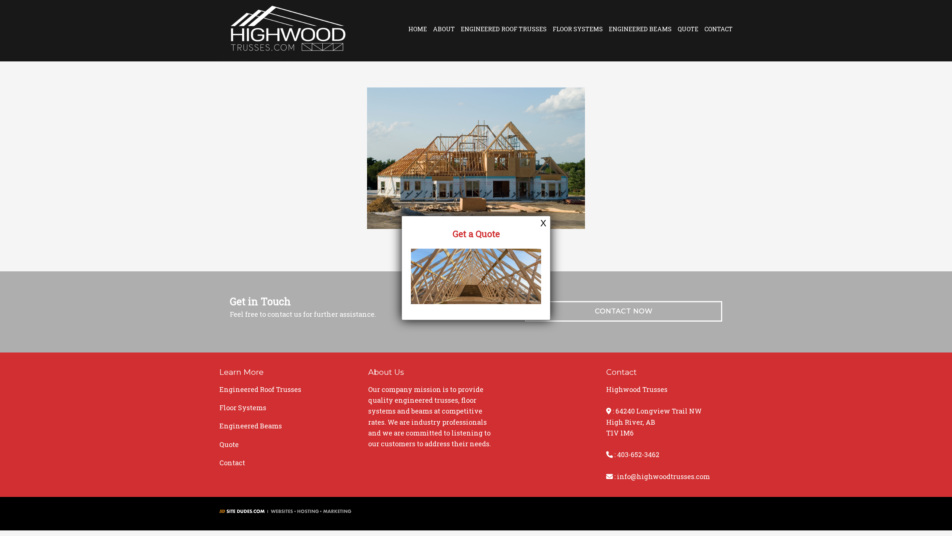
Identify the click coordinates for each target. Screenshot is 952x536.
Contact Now (624, 311)
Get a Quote (476, 234)
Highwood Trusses (288, 31)
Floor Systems (578, 29)
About (444, 29)
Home (417, 29)
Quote (688, 29)
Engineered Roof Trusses (504, 29)
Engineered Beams (640, 29)
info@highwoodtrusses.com (663, 476)
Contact (718, 29)
